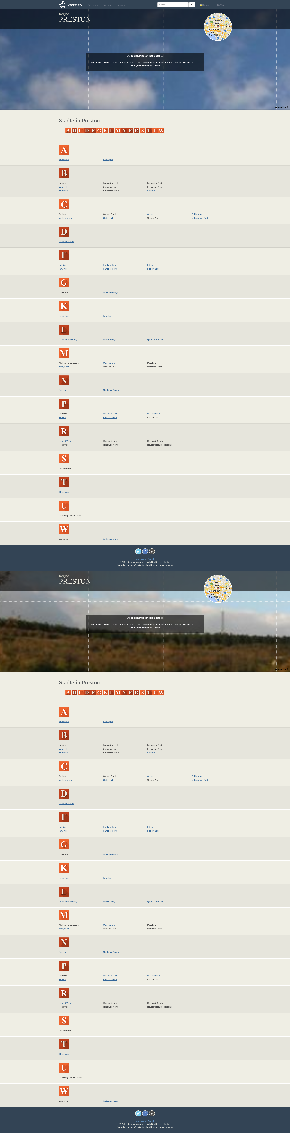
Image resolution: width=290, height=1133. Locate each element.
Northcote (63, 390)
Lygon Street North (156, 339)
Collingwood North (200, 218)
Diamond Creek (66, 241)
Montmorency (109, 363)
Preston (62, 417)
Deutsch (206, 5)
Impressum (140, 559)
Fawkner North (110, 269)
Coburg (150, 214)
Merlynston (64, 366)
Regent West (65, 441)
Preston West (153, 414)
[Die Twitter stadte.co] (138, 551)
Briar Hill (63, 187)
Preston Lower (110, 414)
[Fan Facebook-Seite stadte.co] (145, 551)
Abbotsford (64, 159)
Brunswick (64, 190)
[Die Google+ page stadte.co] (152, 551)
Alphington (108, 159)
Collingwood (197, 214)
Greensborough (110, 292)
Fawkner (63, 269)
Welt (222, 5)
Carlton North (65, 218)
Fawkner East (109, 265)
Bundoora (152, 190)
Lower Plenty (109, 339)
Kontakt (151, 559)
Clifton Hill (108, 218)
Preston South (110, 417)
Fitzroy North (153, 269)
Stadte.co (74, 5)
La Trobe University (68, 339)
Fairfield (63, 265)
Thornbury (64, 492)
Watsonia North (110, 539)
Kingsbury (108, 316)
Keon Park (64, 316)
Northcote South (111, 390)
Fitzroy (150, 265)
